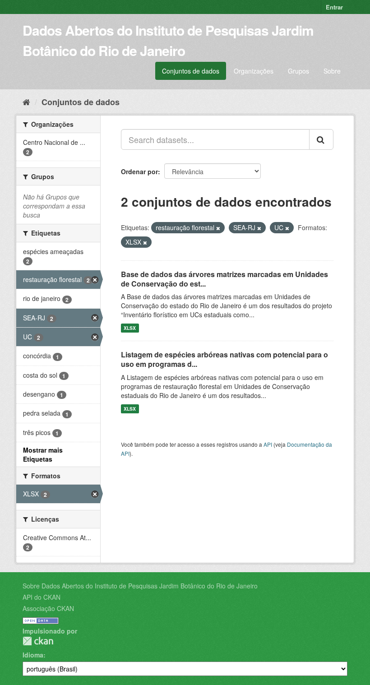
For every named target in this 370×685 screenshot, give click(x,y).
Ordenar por (139, 171)
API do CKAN (41, 597)
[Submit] (321, 139)
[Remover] (218, 227)
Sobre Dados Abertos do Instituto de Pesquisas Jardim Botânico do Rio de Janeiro (140, 585)
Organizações (253, 70)
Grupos (298, 70)
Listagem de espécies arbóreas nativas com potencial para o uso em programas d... (224, 359)
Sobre (332, 70)
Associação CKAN (48, 608)
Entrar (334, 7)
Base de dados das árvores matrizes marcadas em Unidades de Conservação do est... (224, 279)
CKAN (38, 641)
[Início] (26, 101)
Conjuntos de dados (190, 70)
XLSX (130, 327)
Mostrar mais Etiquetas (43, 454)
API (268, 444)
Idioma (33, 654)
